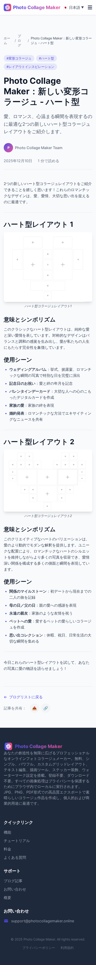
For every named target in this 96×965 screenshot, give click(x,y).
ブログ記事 (13, 880)
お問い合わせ (15, 889)
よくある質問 (15, 857)
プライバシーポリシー (38, 948)
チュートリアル (17, 840)
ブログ (19, 40)
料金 (7, 849)
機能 (7, 832)
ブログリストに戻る (23, 697)
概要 (7, 897)
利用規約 (67, 948)
